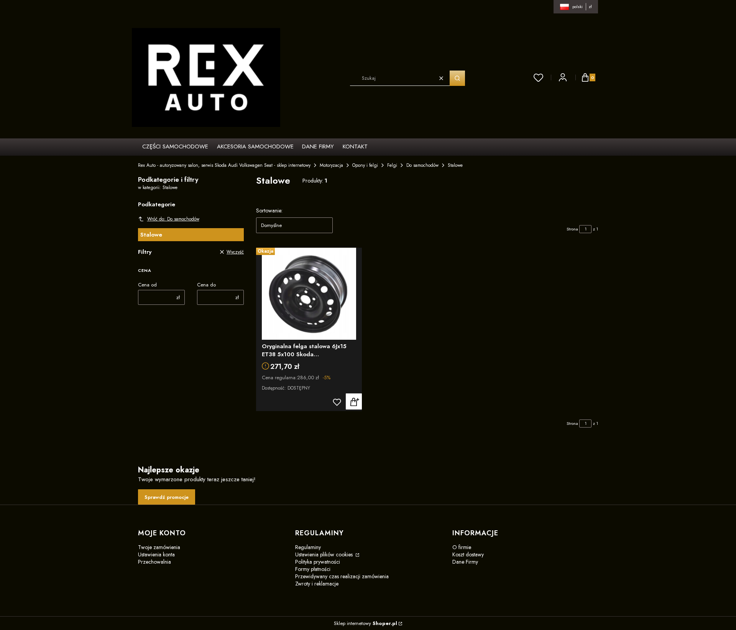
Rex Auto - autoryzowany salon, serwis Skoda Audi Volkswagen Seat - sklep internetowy (224, 165)
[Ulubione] (538, 77)
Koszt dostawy (468, 554)
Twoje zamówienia (159, 547)
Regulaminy (308, 547)
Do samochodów (422, 165)
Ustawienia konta (156, 554)
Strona (572, 229)
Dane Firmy (465, 562)
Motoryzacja (331, 165)
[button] (457, 78)
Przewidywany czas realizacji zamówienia (342, 576)
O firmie (461, 547)
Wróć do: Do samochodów (173, 218)
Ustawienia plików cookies (324, 554)
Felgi (392, 165)
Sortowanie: (269, 210)
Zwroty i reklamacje (316, 583)
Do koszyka (354, 401)
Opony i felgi (365, 165)
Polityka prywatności (317, 562)
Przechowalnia (154, 562)
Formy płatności (312, 569)
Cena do (206, 284)
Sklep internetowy (365, 623)
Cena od (147, 284)
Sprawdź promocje (167, 497)
